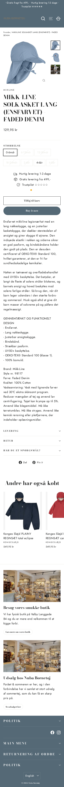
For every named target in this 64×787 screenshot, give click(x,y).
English (29, 776)
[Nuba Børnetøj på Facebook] (52, 732)
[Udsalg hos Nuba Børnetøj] (32, 656)
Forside (6, 32)
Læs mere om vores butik (18, 632)
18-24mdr (11, 162)
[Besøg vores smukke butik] (32, 586)
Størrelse (12, 145)
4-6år (39, 162)
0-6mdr (10, 152)
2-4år (27, 162)
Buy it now (32, 211)
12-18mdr (42, 152)
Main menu (15, 743)
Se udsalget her (13, 706)
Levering (11, 431)
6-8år (52, 162)
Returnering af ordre (29, 754)
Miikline (9, 89)
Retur (8, 440)
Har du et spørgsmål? (22, 450)
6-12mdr (26, 152)
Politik (12, 721)
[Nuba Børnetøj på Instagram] (59, 732)
